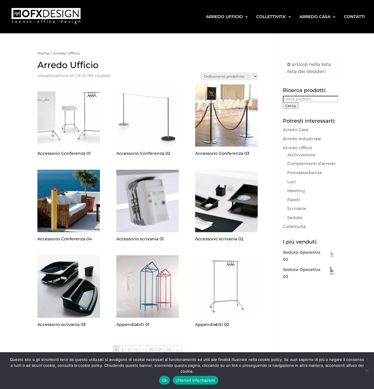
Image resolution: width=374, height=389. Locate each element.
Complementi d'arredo (311, 163)
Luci (291, 181)
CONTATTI (354, 17)
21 (160, 349)
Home (43, 53)
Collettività (294, 226)
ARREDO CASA (314, 17)
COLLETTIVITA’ (271, 17)
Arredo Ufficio (297, 147)
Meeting (296, 190)
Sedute (294, 217)
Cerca (290, 105)
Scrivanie (297, 208)
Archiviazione (301, 154)
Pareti (293, 199)
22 (168, 349)
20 (151, 349)
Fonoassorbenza (304, 172)
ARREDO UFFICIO (224, 17)
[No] (367, 371)
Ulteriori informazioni (195, 380)
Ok (164, 380)
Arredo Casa (295, 129)
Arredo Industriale (302, 138)
